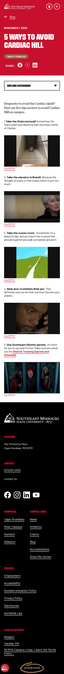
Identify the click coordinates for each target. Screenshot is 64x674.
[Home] (19, 6)
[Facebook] (7, 495)
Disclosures (11, 605)
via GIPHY (9, 168)
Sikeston (9, 541)
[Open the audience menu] (49, 6)
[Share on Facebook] (20, 65)
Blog (12, 17)
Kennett (9, 534)
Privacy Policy (13, 598)
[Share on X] (27, 65)
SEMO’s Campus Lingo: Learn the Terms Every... (30, 651)
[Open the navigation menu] (57, 6)
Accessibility (12, 583)
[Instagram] (17, 495)
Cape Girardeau (14, 519)
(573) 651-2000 (12, 470)
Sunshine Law (13, 613)
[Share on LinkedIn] (35, 65)
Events (34, 534)
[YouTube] (36, 495)
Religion (9, 637)
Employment (12, 575)
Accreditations (39, 549)
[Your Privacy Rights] (5, 668)
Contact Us (10, 478)
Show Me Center (40, 556)
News (33, 519)
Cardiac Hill (11, 643)
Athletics (36, 527)
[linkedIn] (26, 495)
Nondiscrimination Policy (20, 590)
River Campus (13, 527)
